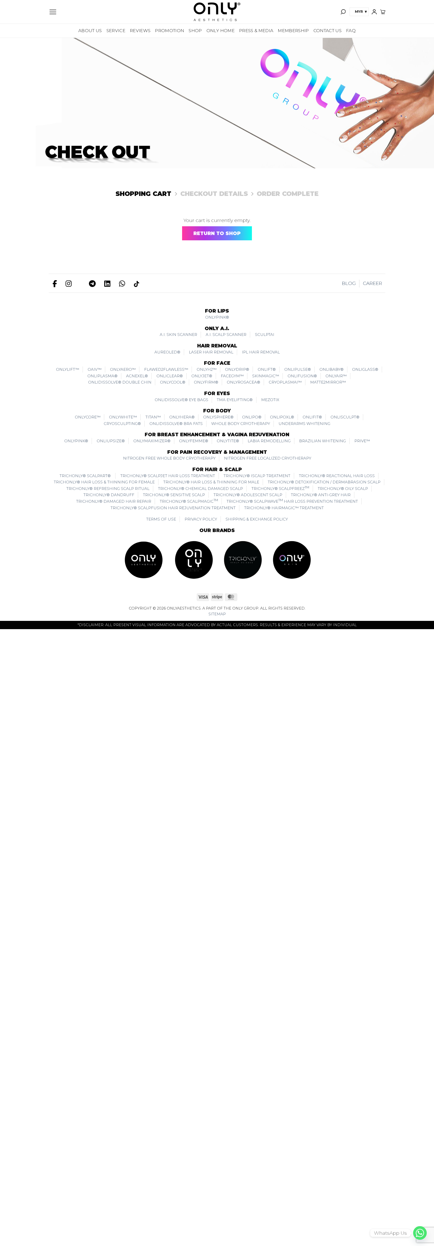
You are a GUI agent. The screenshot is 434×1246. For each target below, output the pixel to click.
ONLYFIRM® (206, 382)
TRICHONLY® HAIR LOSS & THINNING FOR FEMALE (104, 482)
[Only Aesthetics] (217, 12)
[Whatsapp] (420, 1233)
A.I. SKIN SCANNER (178, 334)
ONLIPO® (251, 417)
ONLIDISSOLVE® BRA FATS (176, 423)
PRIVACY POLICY (201, 519)
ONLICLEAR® (169, 376)
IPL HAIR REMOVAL (261, 352)
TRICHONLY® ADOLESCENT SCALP (247, 494)
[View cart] (382, 12)
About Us (90, 30)
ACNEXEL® (137, 376)
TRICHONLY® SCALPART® (86, 475)
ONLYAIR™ (336, 376)
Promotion (169, 30)
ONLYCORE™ (87, 417)
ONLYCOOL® (172, 382)
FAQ (351, 30)
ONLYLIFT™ (67, 369)
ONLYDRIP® (237, 369)
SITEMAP (217, 614)
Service (115, 30)
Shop (195, 30)
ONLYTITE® (228, 440)
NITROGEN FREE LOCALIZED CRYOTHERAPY (267, 458)
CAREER (372, 283)
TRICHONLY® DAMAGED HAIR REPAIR (113, 501)
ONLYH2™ (206, 369)
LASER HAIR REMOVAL (211, 352)
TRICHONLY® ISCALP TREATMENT (257, 475)
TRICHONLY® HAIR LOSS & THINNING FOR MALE (211, 482)
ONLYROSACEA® (243, 382)
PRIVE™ (362, 440)
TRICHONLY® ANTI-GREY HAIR (321, 494)
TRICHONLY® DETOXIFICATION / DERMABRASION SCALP (324, 482)
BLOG (349, 283)
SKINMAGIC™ (265, 376)
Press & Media (256, 30)
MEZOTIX (270, 399)
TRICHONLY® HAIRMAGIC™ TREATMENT (284, 507)
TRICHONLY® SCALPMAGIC (189, 501)
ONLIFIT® (312, 417)
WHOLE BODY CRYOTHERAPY (240, 423)
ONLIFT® (267, 369)
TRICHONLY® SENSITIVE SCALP (174, 494)
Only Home (220, 30)
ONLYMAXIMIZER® (152, 440)
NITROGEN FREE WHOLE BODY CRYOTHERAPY (169, 458)
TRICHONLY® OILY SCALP (343, 488)
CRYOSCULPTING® (122, 423)
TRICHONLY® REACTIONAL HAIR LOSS (337, 475)
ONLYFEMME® (193, 440)
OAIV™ (94, 369)
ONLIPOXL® (282, 417)
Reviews (140, 30)
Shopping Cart (143, 193)
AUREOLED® (167, 352)
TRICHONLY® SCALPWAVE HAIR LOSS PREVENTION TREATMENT (292, 501)
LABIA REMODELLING (269, 440)
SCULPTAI (264, 334)
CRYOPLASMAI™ (285, 382)
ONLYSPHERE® (218, 417)
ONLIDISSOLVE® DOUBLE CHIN (119, 382)
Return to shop (217, 233)
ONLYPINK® (217, 317)
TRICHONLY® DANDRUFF (108, 494)
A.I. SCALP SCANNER (226, 334)
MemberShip (293, 30)
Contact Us (327, 30)
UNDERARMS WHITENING (304, 423)
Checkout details (214, 193)
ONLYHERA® (182, 417)
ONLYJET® (201, 376)
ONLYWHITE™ (123, 417)
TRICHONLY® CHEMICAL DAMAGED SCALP (200, 488)
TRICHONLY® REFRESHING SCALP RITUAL (107, 488)
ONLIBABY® (331, 369)
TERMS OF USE (161, 519)
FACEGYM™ (232, 376)
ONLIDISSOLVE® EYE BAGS (181, 399)
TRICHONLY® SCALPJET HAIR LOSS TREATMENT (167, 475)
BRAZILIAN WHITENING (322, 440)
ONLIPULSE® (297, 369)
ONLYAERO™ (123, 369)
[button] (53, 12)
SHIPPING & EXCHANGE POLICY (257, 519)
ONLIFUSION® (302, 376)
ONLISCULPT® (345, 417)
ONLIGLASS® (365, 369)
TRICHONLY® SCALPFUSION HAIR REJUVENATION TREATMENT (173, 507)
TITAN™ (153, 417)
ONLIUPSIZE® (111, 440)
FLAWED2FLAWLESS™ (166, 369)
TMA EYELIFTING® (235, 399)
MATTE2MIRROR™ (328, 382)
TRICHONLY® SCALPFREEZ (280, 488)
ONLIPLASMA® (102, 376)
